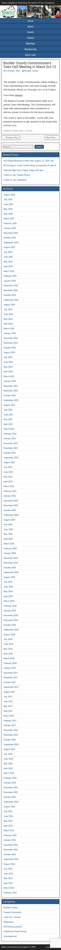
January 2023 (10, 381)
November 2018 (11, 620)
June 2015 (8, 816)
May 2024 (8, 319)
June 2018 (8, 644)
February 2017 (10, 720)
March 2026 (9, 218)
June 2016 (8, 759)
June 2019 (8, 587)
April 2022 (8, 424)
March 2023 (9, 376)
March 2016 (9, 773)
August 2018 (9, 634)
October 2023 (10, 348)
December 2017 (11, 673)
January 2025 (10, 281)
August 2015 (9, 806)
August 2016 (9, 749)
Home (30, 20)
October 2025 (10, 238)
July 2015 (8, 811)
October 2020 (10, 510)
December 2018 (11, 615)
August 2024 (9, 304)
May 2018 (8, 649)
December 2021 (11, 443)
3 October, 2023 (13, 71)
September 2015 (11, 802)
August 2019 (9, 577)
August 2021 (9, 462)
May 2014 (8, 878)
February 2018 (10, 663)
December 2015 (11, 787)
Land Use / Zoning (12, 917)
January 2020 (10, 553)
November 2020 (11, 505)
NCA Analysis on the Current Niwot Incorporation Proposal (30, 165)
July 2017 (8, 696)
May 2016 (8, 763)
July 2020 (8, 524)
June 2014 (8, 873)
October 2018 (10, 625)
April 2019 (8, 596)
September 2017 (11, 687)
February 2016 (10, 778)
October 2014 (10, 854)
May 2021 (8, 477)
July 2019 (8, 582)
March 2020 (9, 543)
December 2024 (11, 285)
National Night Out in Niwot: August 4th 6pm (23, 170)
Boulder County (31, 71)
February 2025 (10, 276)
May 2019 (8, 591)
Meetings (30, 43)
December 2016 (11, 730)
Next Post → (52, 138)
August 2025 (9, 247)
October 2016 (10, 740)
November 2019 (11, 563)
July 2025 (8, 252)
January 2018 (10, 668)
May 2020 (8, 534)
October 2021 (10, 453)
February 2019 (10, 606)
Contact (30, 37)
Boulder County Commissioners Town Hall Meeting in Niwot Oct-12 (29, 65)
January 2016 (10, 783)
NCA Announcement (13, 927)
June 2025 (8, 257)
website (19, 95)
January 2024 (10, 333)
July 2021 (8, 467)
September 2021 (11, 457)
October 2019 (10, 567)
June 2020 (8, 529)
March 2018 (9, 658)
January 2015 (10, 840)
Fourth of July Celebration (15, 180)
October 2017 (10, 682)
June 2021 (8, 472)
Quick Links (30, 54)
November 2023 (11, 343)
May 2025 (8, 262)
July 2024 (8, 309)
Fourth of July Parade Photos (17, 175)
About (30, 26)
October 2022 (10, 395)
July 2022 (8, 410)
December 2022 (11, 386)
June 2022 (8, 414)
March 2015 (9, 830)
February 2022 (10, 434)
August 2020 (9, 520)
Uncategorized (10, 936)
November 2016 (11, 735)
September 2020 (11, 515)
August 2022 (9, 405)
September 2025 (11, 242)
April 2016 (8, 768)
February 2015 (10, 835)
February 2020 (10, 548)
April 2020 (8, 539)
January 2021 (10, 496)
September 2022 (11, 400)
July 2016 (8, 754)
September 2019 (11, 572)
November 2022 (11, 390)
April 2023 (8, 371)
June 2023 (8, 362)
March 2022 (9, 429)
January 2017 (10, 725)
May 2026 (8, 209)
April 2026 (8, 214)
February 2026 (10, 223)
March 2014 (9, 888)
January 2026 (10, 228)
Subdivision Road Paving (15, 931)
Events (30, 32)
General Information (12, 912)
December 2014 (11, 845)
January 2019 (10, 610)
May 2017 (8, 706)
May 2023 (8, 367)
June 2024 (8, 314)
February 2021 (10, 491)
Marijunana (8, 922)
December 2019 (11, 558)
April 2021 (8, 481)
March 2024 (9, 328)
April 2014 (8, 883)
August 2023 (9, 352)
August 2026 (9, 195)
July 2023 (8, 357)
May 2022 (8, 419)
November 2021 (11, 448)
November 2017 (11, 677)
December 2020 (11, 501)
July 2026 (8, 199)
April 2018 (8, 654)
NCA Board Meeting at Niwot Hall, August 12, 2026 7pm (29, 161)
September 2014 (11, 859)
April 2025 (8, 266)
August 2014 (9, 864)
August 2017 (9, 692)
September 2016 (11, 744)
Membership (30, 49)
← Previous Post (10, 138)
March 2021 (9, 486)
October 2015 (10, 797)
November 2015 (11, 792)
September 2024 (11, 300)
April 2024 (8, 324)
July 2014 (8, 869)
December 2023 (11, 338)
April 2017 (8, 711)
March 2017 (9, 716)
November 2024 (11, 290)
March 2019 (9, 601)
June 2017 (8, 701)
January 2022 (10, 438)
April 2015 (8, 826)
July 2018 (8, 639)
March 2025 (9, 271)
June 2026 (8, 204)
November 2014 (11, 849)
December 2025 (11, 233)
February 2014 (10, 893)
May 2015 (8, 821)
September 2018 (11, 630)
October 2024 (10, 295)
